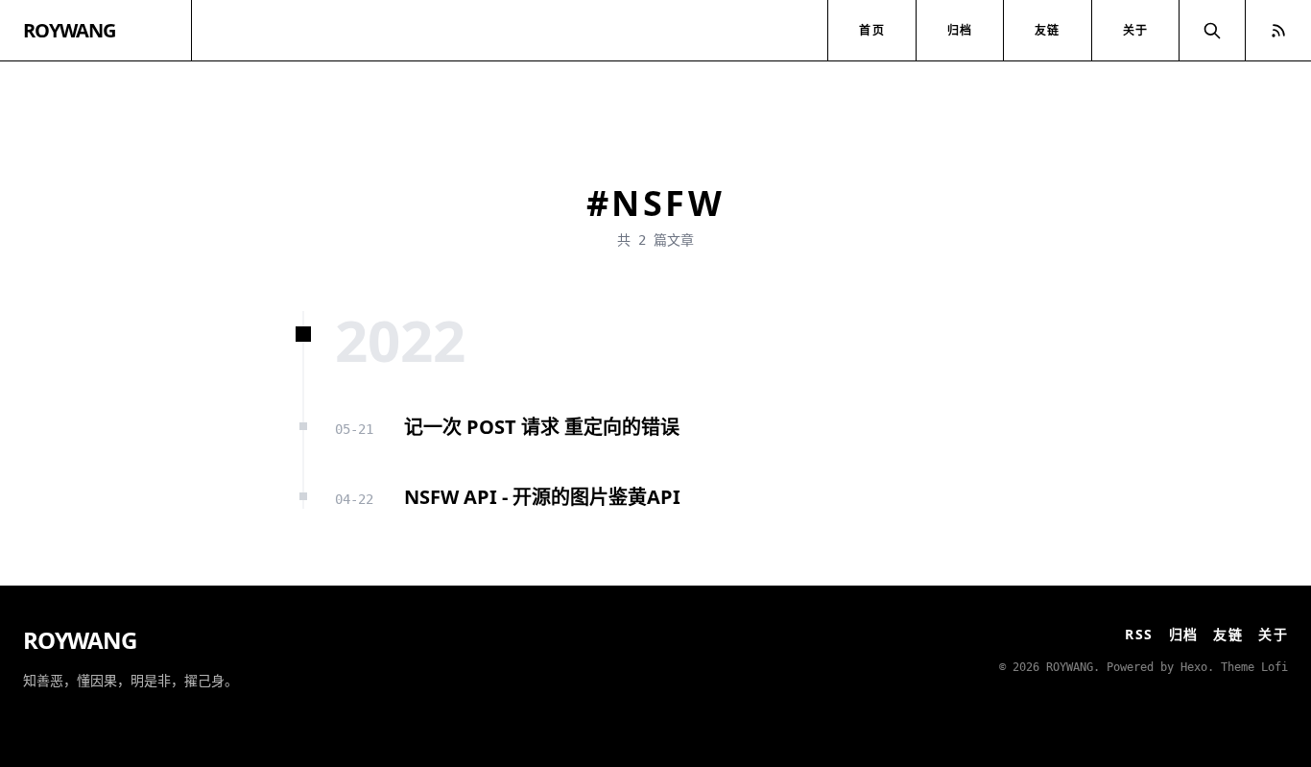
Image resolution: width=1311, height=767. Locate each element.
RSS (1139, 634)
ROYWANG (69, 30)
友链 (1047, 30)
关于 (1135, 30)
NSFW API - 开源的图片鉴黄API (542, 497)
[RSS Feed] (1278, 30)
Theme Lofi (1254, 667)
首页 (871, 30)
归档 (959, 30)
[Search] (1212, 30)
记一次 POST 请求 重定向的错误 (541, 427)
